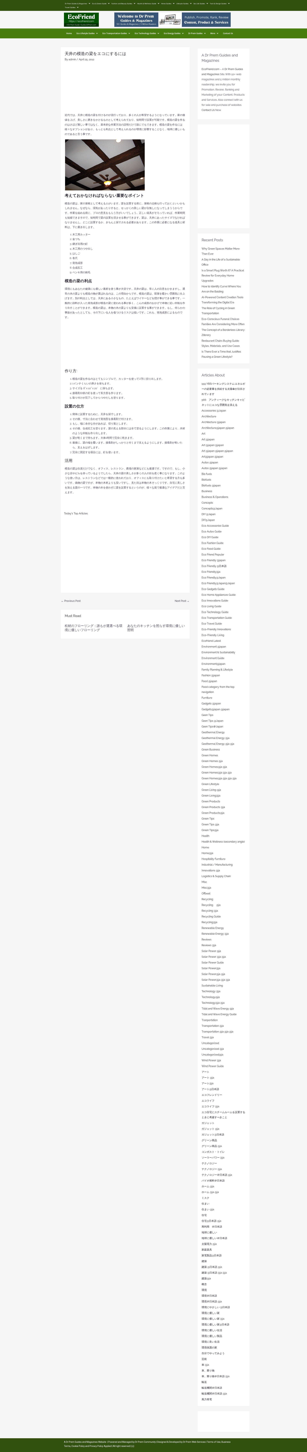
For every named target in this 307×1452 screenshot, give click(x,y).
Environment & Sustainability (218, 652)
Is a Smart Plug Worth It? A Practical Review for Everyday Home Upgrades (223, 275)
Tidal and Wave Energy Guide (219, 1014)
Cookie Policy (78, 1446)
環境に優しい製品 (212, 1336)
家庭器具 (207, 1249)
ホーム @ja (208, 1186)
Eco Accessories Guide (215, 525)
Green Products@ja (213, 812)
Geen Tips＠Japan (212, 726)
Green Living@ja (211, 795)
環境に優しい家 (211, 1313)
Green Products (211, 801)
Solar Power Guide (213, 962)
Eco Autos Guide (211, 531)
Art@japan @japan (212, 456)
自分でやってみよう (213, 1353)
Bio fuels (207, 473)
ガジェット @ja (210, 1128)
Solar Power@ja (211, 968)
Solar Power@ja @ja (213, 974)
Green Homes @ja (212, 761)
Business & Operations (215, 496)
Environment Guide (213, 658)
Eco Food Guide (211, 548)
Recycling (209, 899)
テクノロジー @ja (212, 1169)
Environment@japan (213, 663)
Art (203, 433)
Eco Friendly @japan (213, 560)
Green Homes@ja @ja (214, 766)
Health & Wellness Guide (146, 3)
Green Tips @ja (210, 824)
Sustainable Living (212, 985)
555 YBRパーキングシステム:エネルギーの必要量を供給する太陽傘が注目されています (223, 389)
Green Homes (210, 755)
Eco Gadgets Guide (213, 589)
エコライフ (208, 1100)
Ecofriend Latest (211, 640)
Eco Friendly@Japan (213, 577)
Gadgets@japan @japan (215, 709)
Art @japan (208, 439)
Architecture (209, 416)
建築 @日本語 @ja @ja (214, 1272)
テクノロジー (209, 1163)
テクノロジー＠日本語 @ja (217, 1174)
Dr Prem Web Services (194, 1442)
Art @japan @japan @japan (217, 450)
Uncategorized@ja (212, 1054)
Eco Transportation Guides (114, 33)
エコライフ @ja (210, 1106)
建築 (204, 1261)
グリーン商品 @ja (212, 1146)
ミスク (205, 1197)
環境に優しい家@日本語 (215, 1324)
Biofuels (206, 479)
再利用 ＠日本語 (212, 1226)
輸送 (204, 1382)
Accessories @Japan (214, 410)
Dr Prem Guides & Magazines (76, 3)
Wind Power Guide (213, 1066)
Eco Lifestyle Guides (86, 33)
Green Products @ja (213, 807)
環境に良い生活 (211, 1341)
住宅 (204, 1215)
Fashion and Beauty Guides (121, 3)
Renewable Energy (213, 928)
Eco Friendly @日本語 (214, 566)
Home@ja (207, 853)
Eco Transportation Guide (217, 617)
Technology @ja (211, 991)
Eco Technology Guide (215, 612)
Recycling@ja (209, 922)
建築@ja (206, 1278)
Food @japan (209, 681)
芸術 (204, 1359)
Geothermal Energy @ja (215, 738)
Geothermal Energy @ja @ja (218, 743)
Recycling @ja (211, 905)
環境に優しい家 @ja (213, 1318)
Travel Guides (70, 7)
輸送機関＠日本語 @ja (214, 1393)
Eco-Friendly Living (213, 635)
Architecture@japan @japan (218, 427)
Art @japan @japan (213, 445)
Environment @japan (214, 646)
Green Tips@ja (210, 830)
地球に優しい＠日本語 (214, 1238)
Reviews (206, 939)
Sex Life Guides (199, 3)
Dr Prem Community (145, 1442)
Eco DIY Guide (210, 537)
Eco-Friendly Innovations (216, 629)
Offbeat (206, 893)
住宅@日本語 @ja (211, 1220)
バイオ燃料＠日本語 (213, 1180)
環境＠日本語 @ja (212, 1301)
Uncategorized (210, 1043)
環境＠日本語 (209, 1295)
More (212, 33)
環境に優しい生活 (212, 1330)
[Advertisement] (125, 88)
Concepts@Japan (212, 508)
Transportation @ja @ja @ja (217, 1031)
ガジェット (208, 1123)
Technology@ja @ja (213, 1002)
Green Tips (208, 818)
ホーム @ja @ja (210, 1192)
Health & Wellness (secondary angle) (223, 841)
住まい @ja (208, 1209)
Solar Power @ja (211, 951)
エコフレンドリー (212, 1094)
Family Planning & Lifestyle (217, 669)
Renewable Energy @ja (215, 933)
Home (69, 33)
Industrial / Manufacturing (217, 864)
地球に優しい (209, 1232)
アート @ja (208, 1077)
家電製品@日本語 (212, 1255)
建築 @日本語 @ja (212, 1266)
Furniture (207, 697)
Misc (204, 881)
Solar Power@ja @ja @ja (216, 979)
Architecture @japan (213, 422)
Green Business (211, 749)
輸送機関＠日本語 (212, 1387)
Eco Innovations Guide (215, 600)
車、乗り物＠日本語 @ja (215, 1376)
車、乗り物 (208, 1370)
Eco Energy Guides (172, 33)
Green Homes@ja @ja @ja (217, 772)
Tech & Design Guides (218, 3)
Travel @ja (208, 1037)
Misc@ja (206, 887)
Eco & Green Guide (99, 3)
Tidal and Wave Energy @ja (218, 1008)
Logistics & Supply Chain (216, 876)
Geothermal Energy (213, 732)
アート (205, 1071)
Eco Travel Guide (212, 623)
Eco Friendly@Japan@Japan (218, 583)
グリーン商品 (209, 1140)
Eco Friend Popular (213, 554)
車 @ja (205, 1364)
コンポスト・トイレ (213, 1151)
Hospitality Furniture (213, 858)
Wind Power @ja (211, 1060)
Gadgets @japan (211, 703)
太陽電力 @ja (209, 1243)
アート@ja (207, 1083)
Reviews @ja (209, 945)
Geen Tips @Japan (212, 720)
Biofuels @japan (211, 485)
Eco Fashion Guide (212, 543)
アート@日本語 (210, 1089)
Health (205, 835)
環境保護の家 (209, 1347)
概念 (204, 1284)
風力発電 (207, 1399)
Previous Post (71, 600)
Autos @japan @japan (214, 468)
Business (207, 491)
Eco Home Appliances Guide (219, 594)
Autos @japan (210, 462)
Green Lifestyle (210, 784)
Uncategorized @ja (213, 1048)
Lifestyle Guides (182, 3)
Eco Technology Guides (145, 33)
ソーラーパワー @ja (213, 1157)
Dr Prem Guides (195, 33)
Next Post (182, 600)
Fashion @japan (211, 675)
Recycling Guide (211, 916)
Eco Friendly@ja (211, 571)
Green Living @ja (211, 789)
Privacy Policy (96, 1446)
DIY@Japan (208, 520)
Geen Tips (207, 715)
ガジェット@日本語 (213, 1134)
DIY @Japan (208, 514)
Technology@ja (211, 997)
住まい (205, 1203)
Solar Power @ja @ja (214, 956)
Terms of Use (213, 1442)
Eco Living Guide (211, 606)
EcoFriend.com (210, 69)
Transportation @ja (213, 1025)
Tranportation (210, 1020)
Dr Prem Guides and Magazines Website (86, 1442)
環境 (204, 1289)
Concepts (207, 502)
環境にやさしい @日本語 (216, 1307)
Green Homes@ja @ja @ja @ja (219, 778)
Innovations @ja (211, 870)
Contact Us (228, 33)
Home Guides (166, 3)
